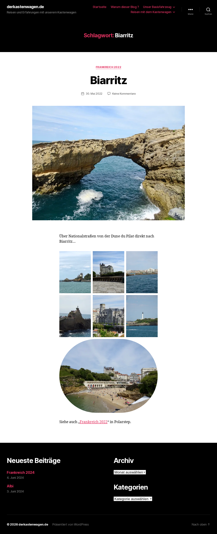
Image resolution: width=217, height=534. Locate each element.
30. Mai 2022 (94, 93)
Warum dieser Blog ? (125, 7)
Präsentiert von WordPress (70, 524)
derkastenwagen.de (25, 7)
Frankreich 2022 (108, 67)
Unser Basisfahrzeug (157, 7)
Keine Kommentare (124, 93)
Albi (10, 486)
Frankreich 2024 (21, 472)
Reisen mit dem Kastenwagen (151, 12)
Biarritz (108, 80)
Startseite (99, 7)
